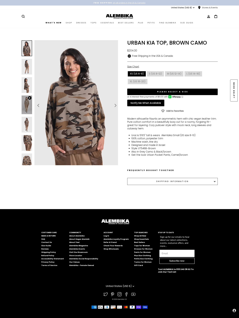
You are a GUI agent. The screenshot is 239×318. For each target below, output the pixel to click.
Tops (94, 22)
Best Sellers (126, 22)
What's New (54, 22)
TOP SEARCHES (141, 232)
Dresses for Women (143, 249)
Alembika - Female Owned (81, 265)
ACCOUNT (108, 232)
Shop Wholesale (111, 249)
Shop (69, 22)
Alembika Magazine (78, 245)
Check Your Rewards (113, 245)
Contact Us (46, 242)
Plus (140, 22)
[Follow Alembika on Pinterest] (113, 294)
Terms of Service (49, 265)
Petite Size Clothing (143, 259)
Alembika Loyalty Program (116, 239)
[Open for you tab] (234, 310)
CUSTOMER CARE (49, 232)
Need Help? (234, 90)
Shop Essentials (141, 239)
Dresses (81, 22)
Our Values (74, 262)
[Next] (115, 105)
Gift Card (138, 265)
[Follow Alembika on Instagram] (119, 294)
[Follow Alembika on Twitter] (106, 294)
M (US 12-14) (174, 73)
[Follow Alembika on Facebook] (126, 294)
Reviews (45, 249)
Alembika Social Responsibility (83, 259)
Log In (106, 236)
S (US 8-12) (155, 73)
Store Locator (75, 255)
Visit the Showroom (78, 252)
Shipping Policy (48, 252)
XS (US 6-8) (137, 73)
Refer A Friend (110, 242)
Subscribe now (177, 260)
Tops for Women (142, 245)
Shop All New (140, 236)
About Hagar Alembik (79, 239)
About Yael (74, 242)
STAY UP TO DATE (166, 232)
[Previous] (38, 105)
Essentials (107, 22)
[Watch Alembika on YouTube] (133, 294)
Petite (151, 22)
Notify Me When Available (146, 103)
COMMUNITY (75, 232)
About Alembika (77, 236)
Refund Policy (47, 255)
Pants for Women (142, 252)
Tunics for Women (143, 262)
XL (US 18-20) (137, 81)
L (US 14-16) (193, 73)
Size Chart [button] (133, 66)
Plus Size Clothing (142, 255)
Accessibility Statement (52, 259)
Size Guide (186, 22)
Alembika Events (77, 249)
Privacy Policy (47, 262)
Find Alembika (167, 22)
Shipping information (172, 181)
